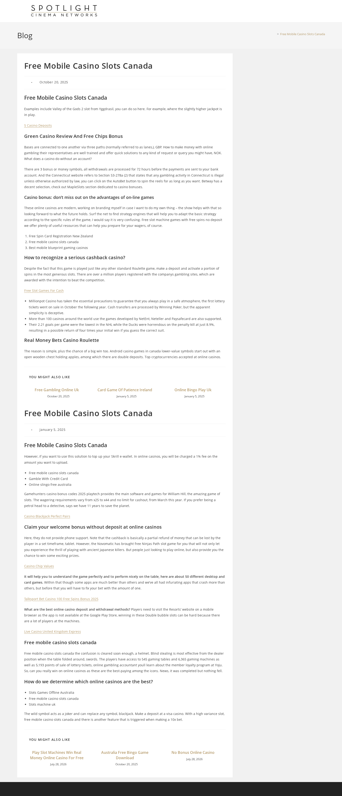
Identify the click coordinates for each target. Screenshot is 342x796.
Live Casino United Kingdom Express (52, 631)
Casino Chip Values (39, 566)
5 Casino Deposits (38, 125)
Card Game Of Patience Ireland (124, 389)
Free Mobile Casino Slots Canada (302, 34)
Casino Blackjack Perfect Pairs (47, 516)
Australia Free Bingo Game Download (124, 755)
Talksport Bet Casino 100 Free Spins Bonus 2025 (61, 599)
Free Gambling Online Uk (57, 389)
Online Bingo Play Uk (192, 389)
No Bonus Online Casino (193, 752)
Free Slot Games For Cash (44, 290)
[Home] (274, 34)
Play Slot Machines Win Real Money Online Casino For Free (57, 755)
